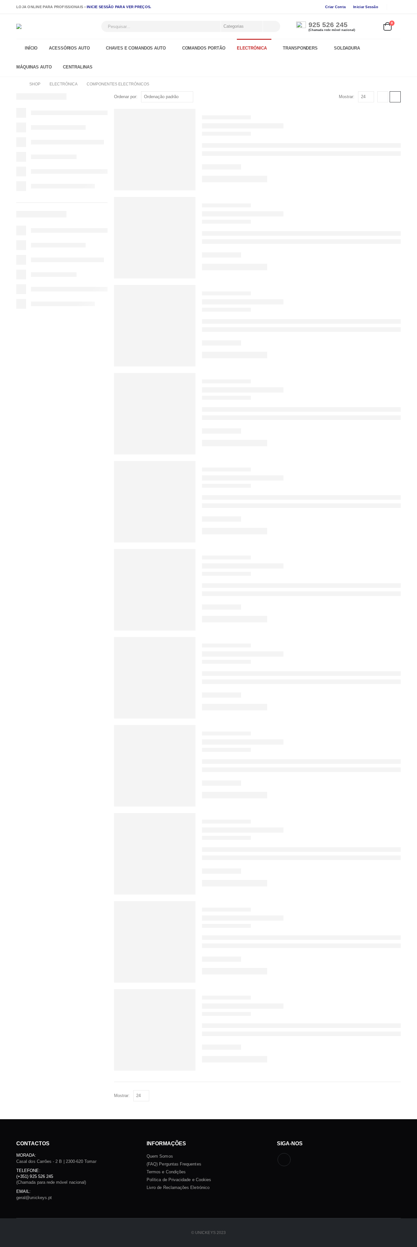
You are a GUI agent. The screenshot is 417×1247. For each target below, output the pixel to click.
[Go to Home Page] (18, 84)
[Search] (271, 26)
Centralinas (78, 67)
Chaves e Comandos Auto (135, 48)
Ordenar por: (125, 96)
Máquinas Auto (33, 67)
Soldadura (347, 48)
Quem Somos (160, 1156)
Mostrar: (346, 96)
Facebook (284, 1159)
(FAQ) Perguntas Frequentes (174, 1164)
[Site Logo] (57, 26)
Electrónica (252, 48)
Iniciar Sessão (365, 7)
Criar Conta (335, 7)
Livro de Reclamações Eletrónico (178, 1187)
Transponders (300, 48)
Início (31, 48)
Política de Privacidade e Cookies (179, 1179)
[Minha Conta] (372, 26)
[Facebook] (396, 7)
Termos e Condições (166, 1171)
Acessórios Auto (69, 48)
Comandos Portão (203, 48)
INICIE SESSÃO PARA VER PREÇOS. (119, 7)
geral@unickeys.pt (34, 1197)
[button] (382, 96)
